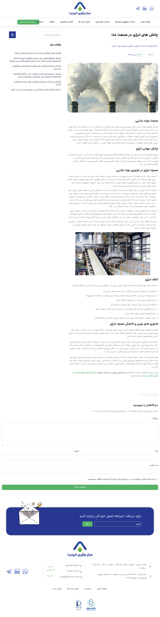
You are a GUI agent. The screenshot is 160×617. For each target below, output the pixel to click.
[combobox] (37, 34)
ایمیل (76, 451)
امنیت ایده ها (84, 21)
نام (156, 451)
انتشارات (39, 21)
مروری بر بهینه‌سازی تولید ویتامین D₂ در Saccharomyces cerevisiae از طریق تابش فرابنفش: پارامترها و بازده (37, 75)
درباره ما (87, 588)
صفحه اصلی (146, 21)
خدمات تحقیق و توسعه (125, 21)
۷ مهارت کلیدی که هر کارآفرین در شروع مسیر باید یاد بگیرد (36, 89)
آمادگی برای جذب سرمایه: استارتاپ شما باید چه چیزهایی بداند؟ (37, 83)
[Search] (12, 34)
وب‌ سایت (154, 465)
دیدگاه (155, 418)
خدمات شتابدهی (103, 21)
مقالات (52, 21)
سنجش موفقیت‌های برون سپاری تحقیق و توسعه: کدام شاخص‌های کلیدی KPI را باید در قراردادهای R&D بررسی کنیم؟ (35, 60)
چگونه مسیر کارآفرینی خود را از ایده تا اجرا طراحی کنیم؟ (38, 53)
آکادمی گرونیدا (66, 21)
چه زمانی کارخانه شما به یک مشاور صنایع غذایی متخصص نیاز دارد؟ (36, 67)
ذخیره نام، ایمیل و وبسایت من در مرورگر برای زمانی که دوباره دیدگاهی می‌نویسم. (121, 479)
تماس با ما (57, 588)
